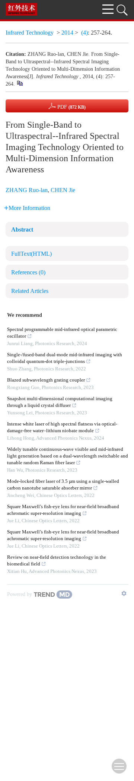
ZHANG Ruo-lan (27, 190)
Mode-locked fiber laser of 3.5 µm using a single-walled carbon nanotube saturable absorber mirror (63, 484)
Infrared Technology (30, 32)
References (28, 272)
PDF (71, 107)
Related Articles (29, 291)
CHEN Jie (63, 190)
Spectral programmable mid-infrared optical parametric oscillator (62, 332)
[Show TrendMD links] (124, 593)
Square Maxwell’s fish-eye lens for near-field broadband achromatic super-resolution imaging (63, 510)
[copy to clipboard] (19, 83)
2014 (67, 32)
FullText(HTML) (31, 254)
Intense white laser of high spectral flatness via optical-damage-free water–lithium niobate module (62, 427)
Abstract (22, 229)
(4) (84, 32)
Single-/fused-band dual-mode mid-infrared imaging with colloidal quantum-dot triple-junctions (64, 358)
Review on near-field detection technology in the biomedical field (56, 560)
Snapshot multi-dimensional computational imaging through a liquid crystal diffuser (59, 402)
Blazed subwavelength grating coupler (46, 380)
